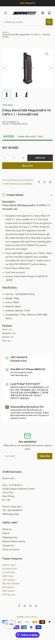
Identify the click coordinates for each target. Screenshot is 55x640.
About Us (7, 529)
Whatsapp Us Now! (18, 360)
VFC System (8, 579)
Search (5, 533)
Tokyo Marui (7, 105)
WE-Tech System (10, 583)
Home (4, 32)
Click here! (24, 398)
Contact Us (8, 545)
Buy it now (27, 165)
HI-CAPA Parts (9, 568)
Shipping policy (10, 537)
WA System (8, 587)
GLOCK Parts (8, 572)
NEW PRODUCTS (27, 3)
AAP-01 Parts (9, 565)
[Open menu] (5, 13)
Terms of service (10, 549)
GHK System (8, 591)
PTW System (8, 594)
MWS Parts (8, 576)
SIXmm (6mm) (30, 617)
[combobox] (27, 22)
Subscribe (45, 456)
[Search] (49, 22)
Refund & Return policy (13, 541)
